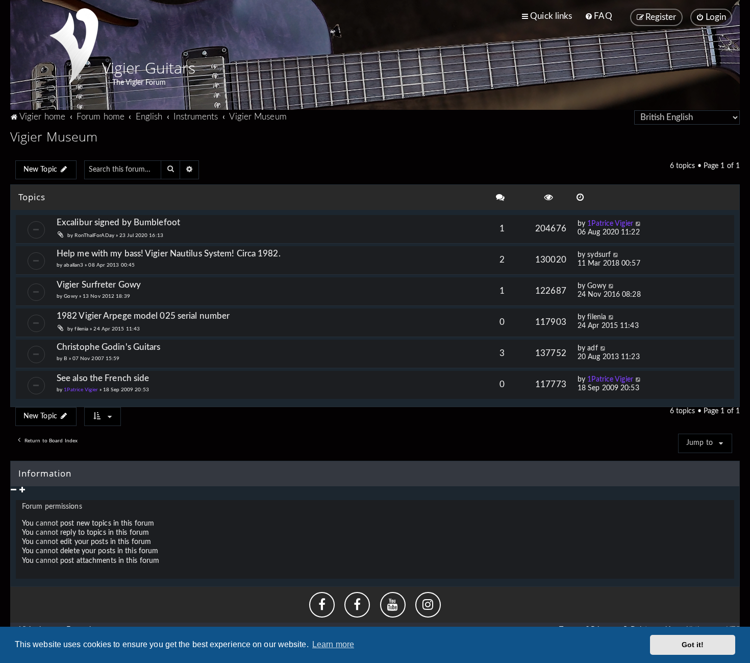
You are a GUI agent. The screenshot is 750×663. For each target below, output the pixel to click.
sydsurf (599, 254)
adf (592, 348)
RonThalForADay (94, 235)
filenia (81, 329)
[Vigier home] (74, 46)
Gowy (70, 296)
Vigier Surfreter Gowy (99, 284)
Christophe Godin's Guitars (109, 347)
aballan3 (73, 265)
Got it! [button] (693, 645)
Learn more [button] (333, 644)
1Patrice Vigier (610, 223)
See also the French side (103, 378)
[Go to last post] (638, 224)
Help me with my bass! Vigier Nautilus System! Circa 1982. (169, 253)
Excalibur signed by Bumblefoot (118, 222)
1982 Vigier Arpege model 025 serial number (143, 316)
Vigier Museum (53, 136)
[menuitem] (598, 16)
